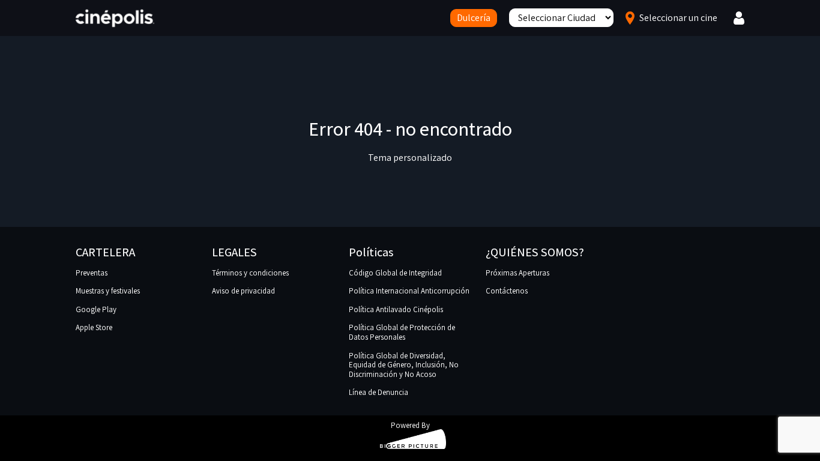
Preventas (91, 273)
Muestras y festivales (108, 291)
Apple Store (94, 327)
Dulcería (473, 17)
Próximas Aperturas (517, 273)
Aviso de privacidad (243, 291)
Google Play (96, 309)
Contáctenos (507, 291)
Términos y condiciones (250, 273)
